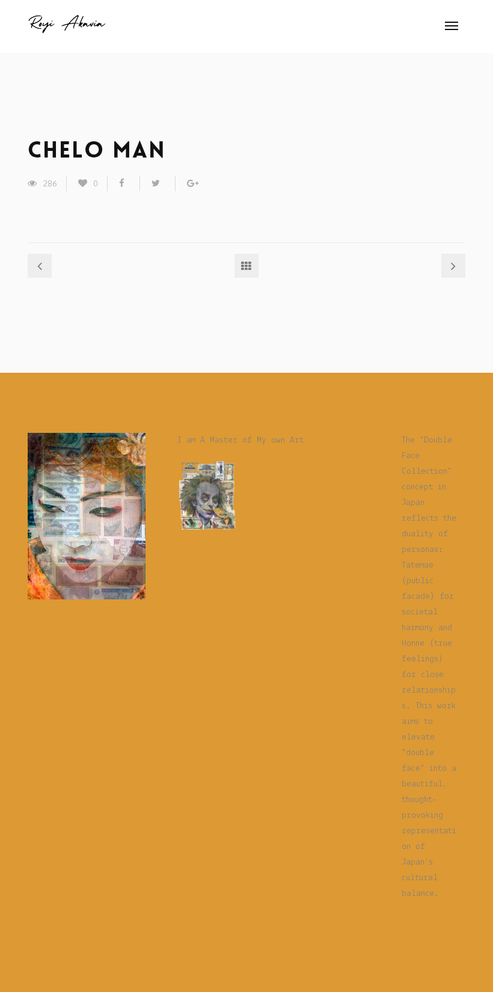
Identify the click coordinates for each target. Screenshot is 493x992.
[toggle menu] (451, 26)
